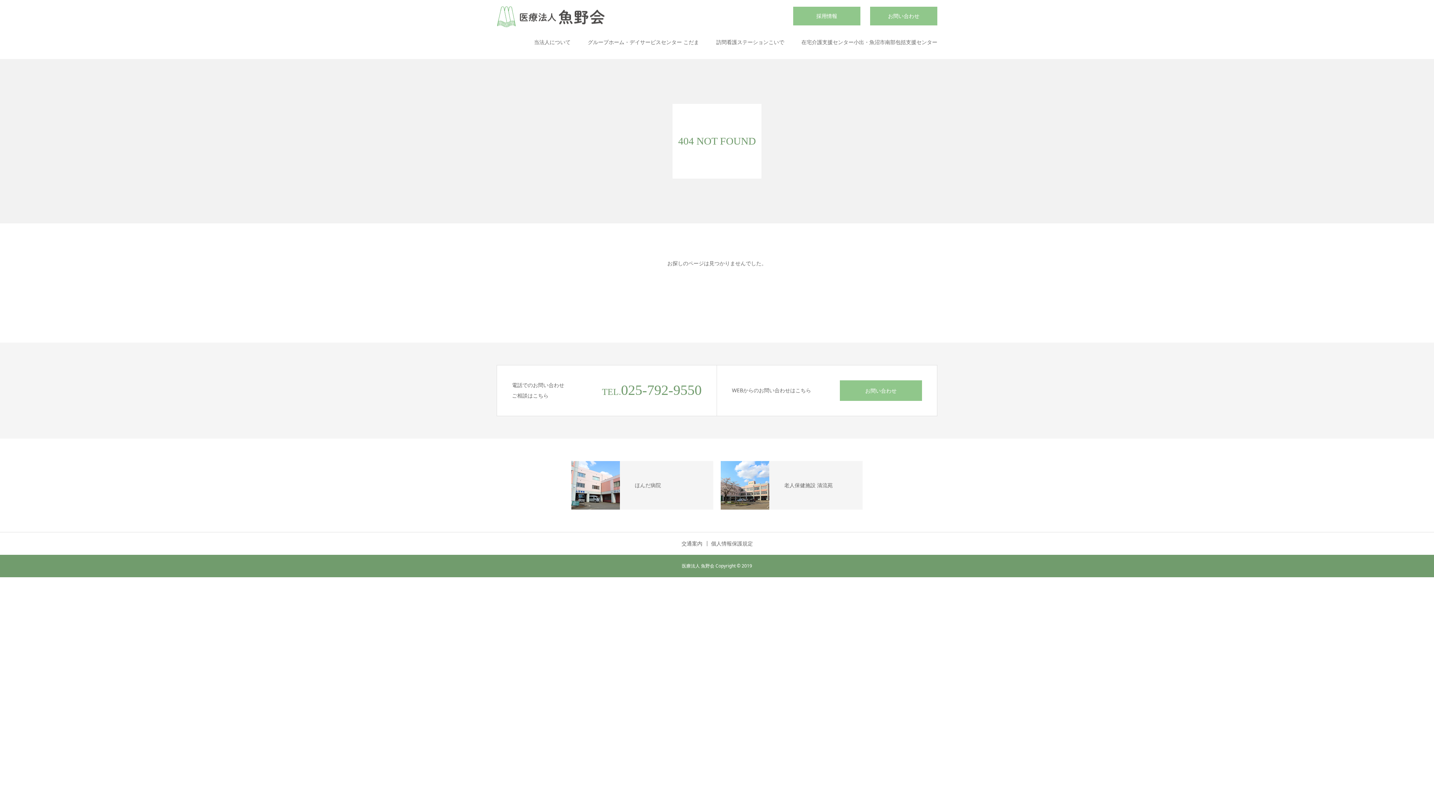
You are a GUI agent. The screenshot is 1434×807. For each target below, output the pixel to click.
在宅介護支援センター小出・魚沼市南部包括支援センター (869, 42)
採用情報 (826, 15)
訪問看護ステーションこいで (750, 42)
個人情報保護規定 (732, 543)
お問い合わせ (903, 15)
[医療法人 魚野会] (551, 17)
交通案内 (692, 543)
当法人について (552, 42)
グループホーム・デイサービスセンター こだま (643, 42)
